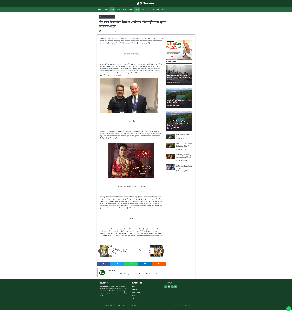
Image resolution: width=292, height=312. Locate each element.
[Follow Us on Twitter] (169, 286)
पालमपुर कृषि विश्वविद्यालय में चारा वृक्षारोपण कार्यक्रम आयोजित (183, 135)
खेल (148, 9)
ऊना (153, 9)
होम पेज (99, 9)
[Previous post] (99, 251)
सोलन (112, 9)
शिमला (143, 9)
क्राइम (124, 9)
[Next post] (162, 251)
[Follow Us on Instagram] (172, 286)
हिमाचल (106, 9)
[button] (193, 9)
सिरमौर (137, 9)
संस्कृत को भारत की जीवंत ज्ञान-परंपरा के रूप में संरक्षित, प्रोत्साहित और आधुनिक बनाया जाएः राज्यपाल (184, 156)
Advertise (134, 289)
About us (176, 306)
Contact (182, 306)
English (164, 9)
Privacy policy (136, 292)
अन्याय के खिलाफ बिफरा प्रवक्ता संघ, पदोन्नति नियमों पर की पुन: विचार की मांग (118, 251)
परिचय (133, 286)
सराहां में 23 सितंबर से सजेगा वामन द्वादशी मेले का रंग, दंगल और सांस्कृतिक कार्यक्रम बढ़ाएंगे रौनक (178, 77)
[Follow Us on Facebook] (165, 286)
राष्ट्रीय (118, 9)
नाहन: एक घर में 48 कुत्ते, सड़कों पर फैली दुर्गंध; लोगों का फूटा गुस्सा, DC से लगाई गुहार (184, 166)
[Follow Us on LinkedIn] (175, 286)
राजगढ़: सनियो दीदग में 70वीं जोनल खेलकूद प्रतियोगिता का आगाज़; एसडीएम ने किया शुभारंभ (178, 123)
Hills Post (105, 31)
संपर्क (133, 298)
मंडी (158, 9)
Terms (134, 295)
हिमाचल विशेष (111, 17)
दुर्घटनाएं (130, 9)
